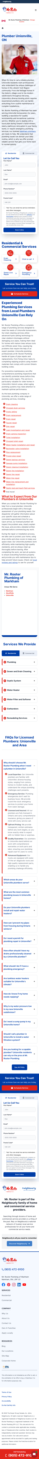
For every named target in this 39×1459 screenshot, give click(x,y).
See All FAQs (19, 1067)
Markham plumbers (28, 131)
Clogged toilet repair (14, 441)
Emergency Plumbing (26, 273)
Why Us (5, 1313)
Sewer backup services (15, 460)
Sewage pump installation (16, 463)
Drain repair (11, 419)
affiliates (29, 214)
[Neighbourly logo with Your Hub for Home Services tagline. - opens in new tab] (29, 1189)
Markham (9, 591)
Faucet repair (11, 423)
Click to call (27, 259)
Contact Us (6, 1323)
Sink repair (10, 426)
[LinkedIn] (19, 1284)
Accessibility (6, 1401)
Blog (3, 1346)
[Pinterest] (8, 1284)
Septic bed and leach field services (20, 488)
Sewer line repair (13, 474)
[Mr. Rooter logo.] (10, 1189)
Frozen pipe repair (13, 456)
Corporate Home (9, 1361)
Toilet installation (13, 437)
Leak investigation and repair (18, 430)
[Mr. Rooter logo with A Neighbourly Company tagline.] (19, 1260)
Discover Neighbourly (18, 1244)
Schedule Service (21, 294)
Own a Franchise (8, 1328)
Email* (5, 179)
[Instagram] (14, 1284)
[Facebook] (3, 1284)
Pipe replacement (13, 452)
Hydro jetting (11, 412)
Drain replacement (13, 415)
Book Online (19, 230)
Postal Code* (8, 198)
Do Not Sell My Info (8, 1405)
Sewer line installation (15, 471)
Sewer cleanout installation (17, 467)
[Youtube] (24, 1284)
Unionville (10, 595)
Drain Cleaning (7, 259)
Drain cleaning (12, 404)
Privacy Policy (7, 1396)
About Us (5, 1318)
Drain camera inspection (16, 434)
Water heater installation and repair (20, 445)
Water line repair (13, 478)
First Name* (7, 161)
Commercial (29, 153)
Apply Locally (7, 1333)
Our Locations (7, 1351)
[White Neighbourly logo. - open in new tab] (7, 2)
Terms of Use (6, 1392)
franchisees (9, 216)
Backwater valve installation (17, 448)
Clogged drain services (15, 408)
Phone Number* (9, 189)
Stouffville (10, 593)
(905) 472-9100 (14, 1269)
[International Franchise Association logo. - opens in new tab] (6, 1367)
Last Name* (7, 170)
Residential (12, 153)
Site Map (5, 1356)
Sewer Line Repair (8, 273)
